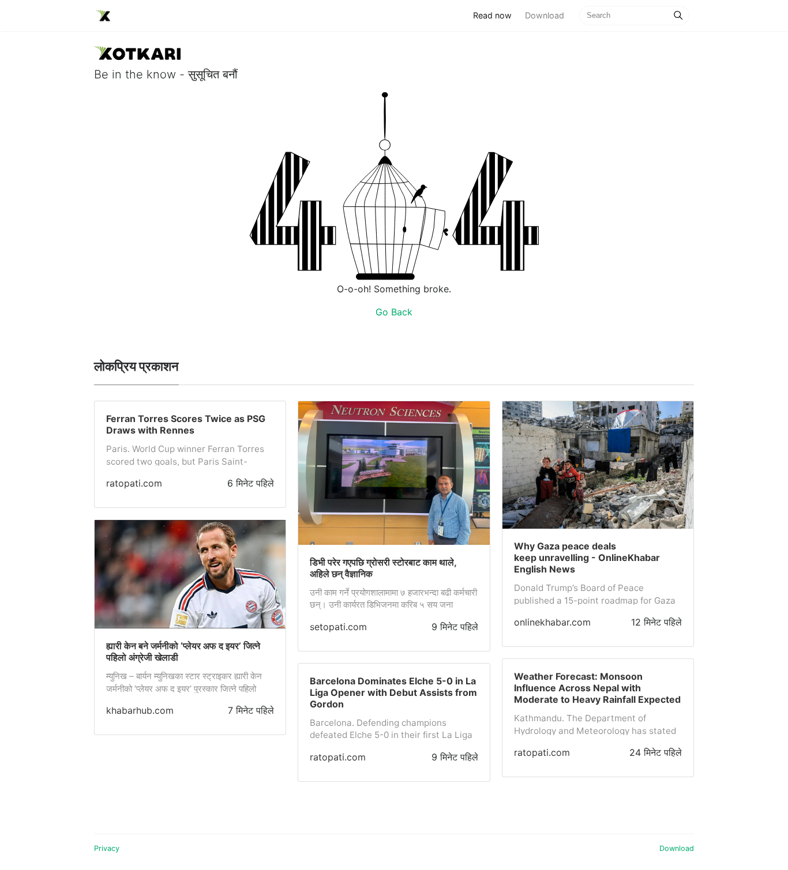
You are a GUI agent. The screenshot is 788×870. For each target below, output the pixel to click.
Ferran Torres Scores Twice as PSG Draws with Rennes (185, 424)
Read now (495, 15)
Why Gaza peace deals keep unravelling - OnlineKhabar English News (587, 557)
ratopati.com (134, 483)
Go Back (394, 312)
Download (544, 15)
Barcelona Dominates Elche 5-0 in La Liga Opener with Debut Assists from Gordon (393, 692)
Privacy (106, 848)
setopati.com (338, 626)
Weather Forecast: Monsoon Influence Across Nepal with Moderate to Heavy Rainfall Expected (597, 688)
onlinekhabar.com (552, 622)
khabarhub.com (140, 710)
